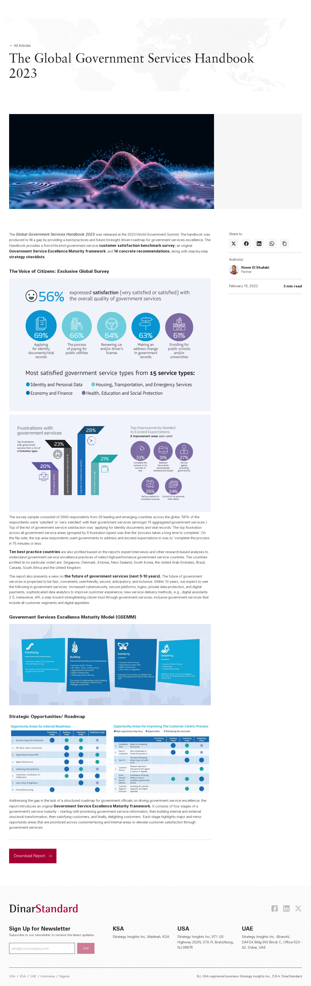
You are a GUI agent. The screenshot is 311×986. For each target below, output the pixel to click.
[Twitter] (233, 243)
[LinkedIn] (259, 243)
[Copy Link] (284, 243)
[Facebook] (246, 243)
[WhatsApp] (271, 243)
